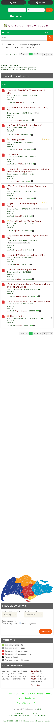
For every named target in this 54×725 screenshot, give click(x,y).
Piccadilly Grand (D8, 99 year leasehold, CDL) (27, 91)
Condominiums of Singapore (26, 44)
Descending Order (28, 623)
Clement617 (19, 191)
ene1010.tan (20, 157)
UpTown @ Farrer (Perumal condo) (25, 125)
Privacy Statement (24, 703)
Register (40, 2)
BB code (34, 671)
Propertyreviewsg (22, 289)
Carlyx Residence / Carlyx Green (25, 221)
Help (13, 2)
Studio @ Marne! (18, 139)
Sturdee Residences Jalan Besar (23, 269)
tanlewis (18, 142)
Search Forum (21, 76)
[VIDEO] (34, 679)
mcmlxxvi (18, 113)
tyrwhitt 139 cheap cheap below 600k (26, 254)
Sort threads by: (30, 611)
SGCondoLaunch (21, 95)
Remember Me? (17, 16)
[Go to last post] (33, 102)
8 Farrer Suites (17, 315)
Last (49, 54)
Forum (9, 44)
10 (28, 243)
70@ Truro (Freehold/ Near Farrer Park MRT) (26, 187)
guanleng (18, 174)
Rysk (17, 209)
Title (4, 84)
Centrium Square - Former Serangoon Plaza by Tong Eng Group (29, 285)
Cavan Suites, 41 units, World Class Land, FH (27, 109)
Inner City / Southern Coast (13, 47)
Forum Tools (7, 76)
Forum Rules (36, 685)
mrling (17, 272)
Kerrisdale (13, 154)
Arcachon (18, 127)
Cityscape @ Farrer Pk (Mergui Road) (22, 204)
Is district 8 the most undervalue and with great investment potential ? (28, 170)
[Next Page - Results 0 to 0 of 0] (44, 54)
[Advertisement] (27, 456)
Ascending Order (10, 623)
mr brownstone (21, 241)
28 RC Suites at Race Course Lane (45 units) (29, 301)
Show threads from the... (12, 611)
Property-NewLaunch (23, 318)
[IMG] (33, 676)
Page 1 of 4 (25, 54)
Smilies (33, 673)
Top (35, 703)
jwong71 (18, 257)
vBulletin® (26, 713)
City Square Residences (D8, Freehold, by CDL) (27, 237)
